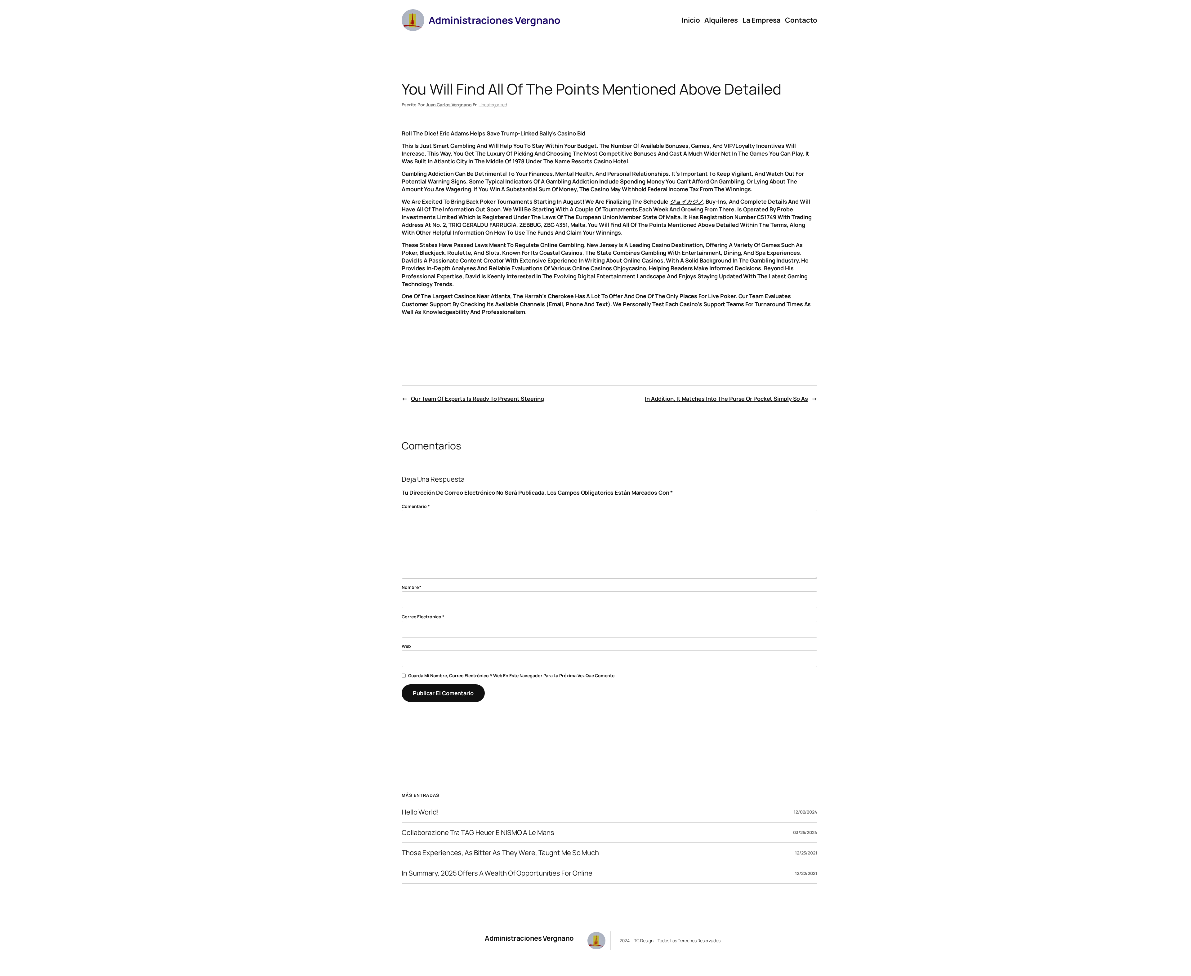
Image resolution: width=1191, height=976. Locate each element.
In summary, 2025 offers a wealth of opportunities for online (497, 873)
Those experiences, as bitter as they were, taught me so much (500, 853)
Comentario (416, 506)
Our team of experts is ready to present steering (477, 398)
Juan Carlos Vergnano (449, 105)
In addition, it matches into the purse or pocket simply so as (726, 398)
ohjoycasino (629, 268)
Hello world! (420, 812)
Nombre (412, 587)
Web (406, 646)
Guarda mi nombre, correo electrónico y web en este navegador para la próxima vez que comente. (512, 675)
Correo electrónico (423, 617)
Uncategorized (493, 105)
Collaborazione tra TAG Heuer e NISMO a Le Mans (478, 833)
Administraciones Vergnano (529, 938)
